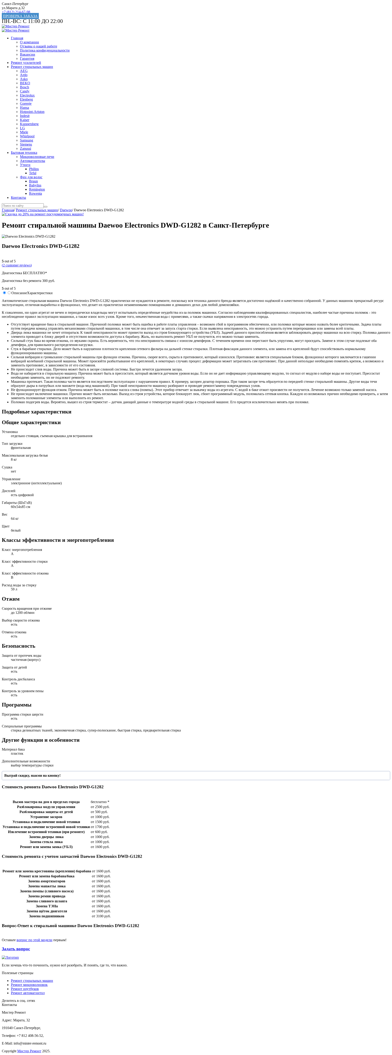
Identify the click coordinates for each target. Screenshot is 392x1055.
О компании (29, 42)
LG (22, 128)
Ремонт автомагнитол (28, 993)
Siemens (26, 144)
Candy (24, 91)
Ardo (23, 75)
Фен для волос (31, 177)
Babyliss (35, 185)
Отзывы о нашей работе (38, 46)
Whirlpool (27, 136)
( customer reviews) (17, 265)
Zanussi (25, 148)
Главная (17, 38)
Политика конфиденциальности (45, 50)
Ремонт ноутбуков (25, 989)
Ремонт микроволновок (29, 985)
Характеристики (40, 293)
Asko (24, 79)
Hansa (24, 107)
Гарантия (27, 58)
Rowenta (35, 193)
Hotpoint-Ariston (32, 112)
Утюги (25, 165)
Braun (33, 181)
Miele (24, 132)
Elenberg (26, 99)
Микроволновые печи (37, 157)
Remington (37, 189)
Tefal (32, 173)
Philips (34, 169)
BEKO (25, 83)
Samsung (26, 140)
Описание (19, 293)
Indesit (24, 116)
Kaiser (24, 120)
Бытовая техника (24, 152)
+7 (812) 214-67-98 (16, 12)
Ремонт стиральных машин (32, 67)
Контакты (18, 197)
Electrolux (27, 95)
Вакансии (27, 54)
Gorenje (26, 103)
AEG (24, 71)
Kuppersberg (29, 124)
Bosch (24, 87)
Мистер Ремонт (29, 1051)
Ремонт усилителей (26, 63)
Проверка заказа (20, 16)
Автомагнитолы (32, 161)
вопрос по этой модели (34, 940)
